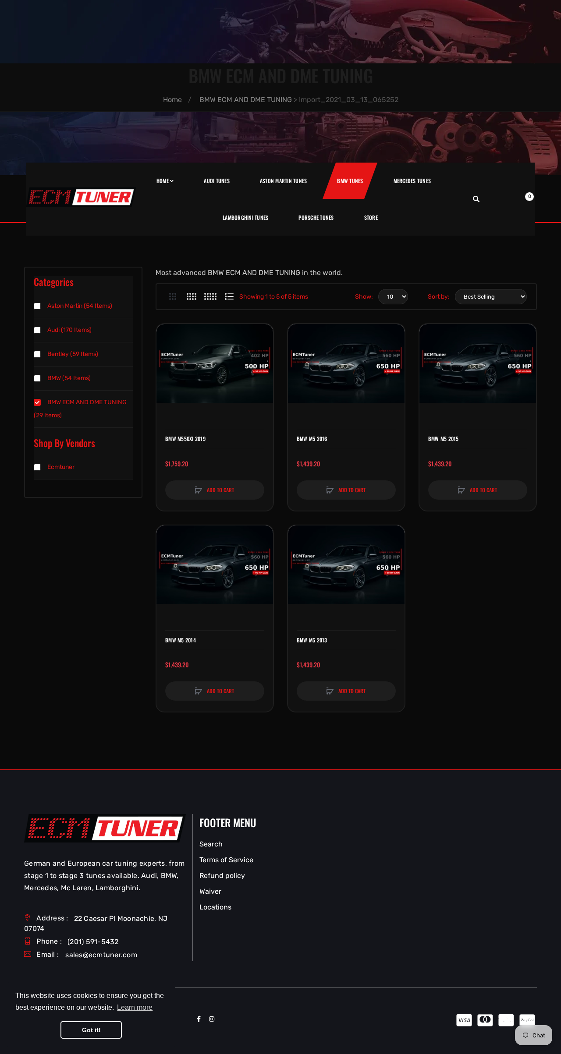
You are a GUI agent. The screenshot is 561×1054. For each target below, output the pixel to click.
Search (211, 844)
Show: (364, 296)
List (229, 296)
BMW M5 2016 (312, 438)
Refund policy (222, 875)
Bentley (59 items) (72, 354)
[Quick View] (167, 368)
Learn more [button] (135, 1007)
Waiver (210, 891)
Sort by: (439, 296)
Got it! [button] (91, 1029)
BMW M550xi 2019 (185, 438)
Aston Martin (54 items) (79, 306)
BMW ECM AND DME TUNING (245, 99)
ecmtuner (61, 467)
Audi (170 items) (69, 330)
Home (172, 99)
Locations (215, 907)
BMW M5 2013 (312, 640)
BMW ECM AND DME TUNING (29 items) (80, 408)
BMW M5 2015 (443, 438)
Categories (54, 281)
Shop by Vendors (64, 442)
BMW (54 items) (69, 378)
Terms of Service (226, 860)
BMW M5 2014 (180, 640)
